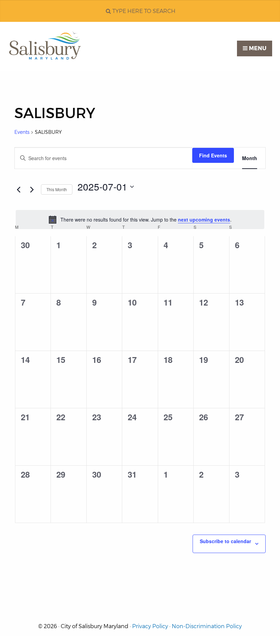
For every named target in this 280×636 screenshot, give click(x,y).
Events (21, 132)
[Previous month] (18, 189)
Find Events (213, 155)
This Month (56, 189)
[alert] (140, 219)
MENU (257, 48)
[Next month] (32, 189)
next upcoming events (204, 219)
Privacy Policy (150, 626)
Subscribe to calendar (225, 541)
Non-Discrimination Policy (207, 626)
